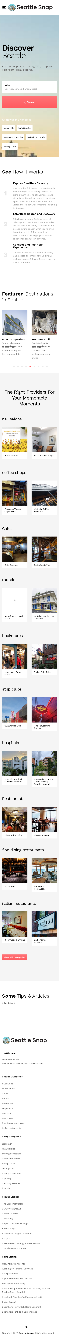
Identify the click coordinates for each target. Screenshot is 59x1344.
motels (5, 1098)
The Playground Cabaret (42, 727)
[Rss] (26, 1327)
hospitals (6, 1113)
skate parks (8, 1168)
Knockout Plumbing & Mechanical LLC (22, 1297)
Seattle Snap (26, 1333)
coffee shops (8, 1088)
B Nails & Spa (11, 455)
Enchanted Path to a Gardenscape (19, 1312)
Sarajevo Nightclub (12, 1208)
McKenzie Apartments (13, 1263)
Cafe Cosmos (11, 565)
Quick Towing (9, 1302)
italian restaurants (11, 1128)
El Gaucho (10, 886)
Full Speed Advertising (13, 1283)
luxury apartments (12, 1173)
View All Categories (15, 957)
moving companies (11, 1153)
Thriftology (7, 1218)
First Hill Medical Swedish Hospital (13, 780)
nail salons (7, 1083)
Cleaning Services (11, 1183)
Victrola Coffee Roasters (41, 510)
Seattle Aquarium (13, 339)
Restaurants (8, 1118)
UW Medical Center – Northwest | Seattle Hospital (44, 781)
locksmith (7, 1144)
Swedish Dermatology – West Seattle (21, 1243)
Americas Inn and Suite (14, 617)
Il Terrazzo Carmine (15, 940)
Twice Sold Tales (42, 672)
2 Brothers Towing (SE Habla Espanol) (21, 1307)
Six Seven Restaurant (39, 887)
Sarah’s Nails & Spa (44, 455)
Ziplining (6, 1178)
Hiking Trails (8, 1163)
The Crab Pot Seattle (12, 1203)
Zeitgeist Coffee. (42, 565)
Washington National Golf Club (17, 1268)
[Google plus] (14, 1327)
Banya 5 (6, 1238)
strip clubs (7, 1108)
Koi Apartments (10, 1273)
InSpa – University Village (15, 1223)
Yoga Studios (8, 1148)
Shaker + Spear (42, 835)
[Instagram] (20, 1327)
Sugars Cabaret (13, 725)
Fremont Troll (41, 339)
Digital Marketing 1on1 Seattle (17, 1278)
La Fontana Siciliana (40, 941)
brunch (6, 1188)
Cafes (5, 1093)
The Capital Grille (13, 835)
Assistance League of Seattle (16, 1233)
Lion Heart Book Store (13, 673)
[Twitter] (3, 1327)
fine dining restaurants (13, 1123)
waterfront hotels (11, 1158)
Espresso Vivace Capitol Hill (13, 510)
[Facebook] (8, 1327)
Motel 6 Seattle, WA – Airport (44, 617)
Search (31, 102)
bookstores (7, 1103)
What (8, 85)
